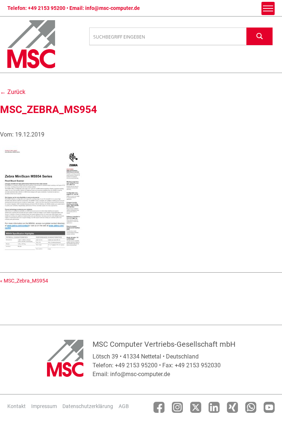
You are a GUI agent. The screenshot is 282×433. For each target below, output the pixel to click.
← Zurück (12, 91)
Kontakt (16, 406)
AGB (124, 406)
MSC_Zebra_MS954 (26, 281)
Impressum (44, 406)
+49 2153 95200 (46, 8)
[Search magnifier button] (259, 36)
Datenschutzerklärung (87, 406)
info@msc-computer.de (112, 8)
